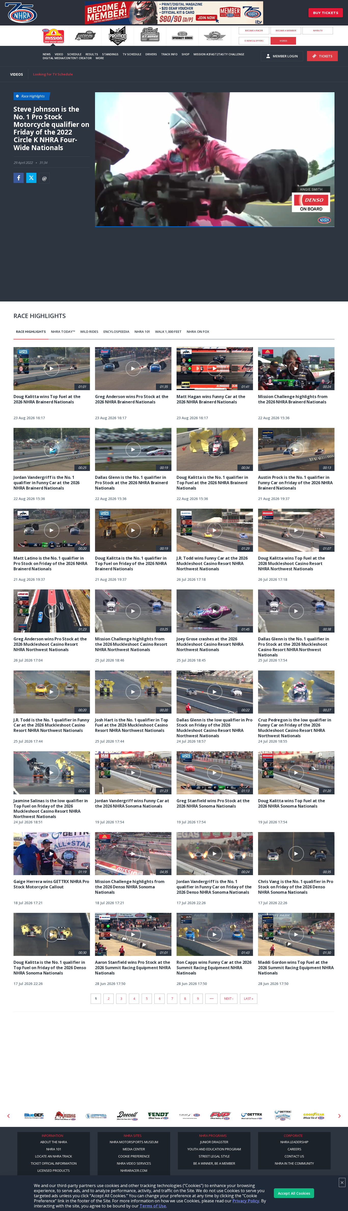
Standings (110, 54)
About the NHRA (53, 1142)
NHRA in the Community (294, 1163)
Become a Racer (254, 30)
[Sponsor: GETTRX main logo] (220, 1116)
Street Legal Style (214, 1156)
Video (59, 54)
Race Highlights (31, 331)
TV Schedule (132, 54)
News (47, 54)
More (100, 58)
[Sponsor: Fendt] (127, 1116)
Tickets (325, 56)
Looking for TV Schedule (53, 74)
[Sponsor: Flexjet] (158, 1116)
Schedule (74, 54)
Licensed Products (53, 1170)
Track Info (169, 54)
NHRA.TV (318, 30)
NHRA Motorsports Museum (134, 1142)
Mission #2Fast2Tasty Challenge (219, 54)
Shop (186, 54)
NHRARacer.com (134, 1170)
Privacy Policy (246, 1201)
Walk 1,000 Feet (168, 331)
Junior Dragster (214, 1142)
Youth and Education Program (214, 1149)
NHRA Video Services (134, 1163)
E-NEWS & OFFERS (254, 40)
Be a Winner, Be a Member (214, 1163)
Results (92, 54)
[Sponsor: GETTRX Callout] (251, 1116)
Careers (294, 1149)
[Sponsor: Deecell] (96, 1116)
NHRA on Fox (198, 331)
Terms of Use (153, 1206)
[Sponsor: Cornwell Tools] (65, 1116)
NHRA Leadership (294, 1142)
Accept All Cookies (294, 1193)
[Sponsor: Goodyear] (282, 1116)
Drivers (151, 54)
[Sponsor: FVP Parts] (189, 1116)
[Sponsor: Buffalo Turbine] (34, 1116)
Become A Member (286, 30)
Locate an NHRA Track (53, 1156)
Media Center (134, 1149)
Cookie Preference (134, 1156)
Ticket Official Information (54, 1163)
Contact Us (294, 1156)
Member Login (285, 56)
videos (283, 40)
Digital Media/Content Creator (67, 58)
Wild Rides (89, 331)
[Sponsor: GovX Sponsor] (313, 1116)
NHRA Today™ (63, 331)
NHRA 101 (142, 331)
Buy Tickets (326, 13)
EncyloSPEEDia (116, 331)
